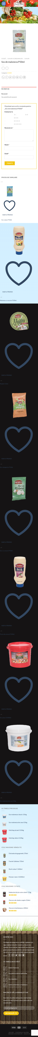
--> (6, 198)
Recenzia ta (9, 128)
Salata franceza (13, 968)
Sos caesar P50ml (6, 220)
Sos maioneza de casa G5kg (8, 801)
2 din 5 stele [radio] (20, 114)
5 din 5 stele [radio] (9, 124)
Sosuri (27, 58)
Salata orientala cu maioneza (17, 985)
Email (7, 153)
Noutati (11, 1032)
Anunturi (27, 1034)
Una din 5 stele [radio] (9, 114)
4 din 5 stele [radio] (9, 121)
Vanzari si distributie (15, 1034)
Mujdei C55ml (4, 384)
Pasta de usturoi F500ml (7, 634)
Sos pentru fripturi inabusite (17, 973)
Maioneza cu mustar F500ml (8, 300)
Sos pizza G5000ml (5, 717)
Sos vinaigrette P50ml (6, 467)
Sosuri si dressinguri (15, 58)
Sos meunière (12, 979)
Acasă (3, 58)
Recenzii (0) (5, 89)
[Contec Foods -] (19, 3)
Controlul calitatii (22, 1032)
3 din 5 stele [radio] (9, 118)
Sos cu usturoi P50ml (6, 551)
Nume (7, 145)
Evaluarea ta (9, 112)
